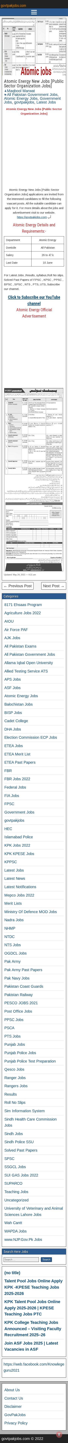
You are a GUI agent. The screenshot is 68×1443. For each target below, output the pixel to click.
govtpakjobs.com (13, 5)
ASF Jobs (12, 688)
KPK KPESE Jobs (19, 854)
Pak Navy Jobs (16, 978)
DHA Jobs (12, 729)
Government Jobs (19, 812)
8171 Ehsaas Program (23, 605)
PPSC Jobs (13, 1020)
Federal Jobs (15, 787)
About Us (12, 1390)
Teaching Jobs (16, 1192)
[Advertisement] (34, 152)
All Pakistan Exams (20, 646)
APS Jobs (12, 679)
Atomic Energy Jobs (21, 98)
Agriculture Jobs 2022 (22, 613)
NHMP (9, 928)
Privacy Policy (16, 1423)
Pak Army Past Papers (23, 970)
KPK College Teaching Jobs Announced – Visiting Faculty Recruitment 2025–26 (32, 1328)
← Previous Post (18, 586)
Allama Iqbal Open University (28, 663)
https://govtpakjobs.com (32, 217)
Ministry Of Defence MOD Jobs (30, 912)
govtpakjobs (24, 102)
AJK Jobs (12, 638)
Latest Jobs (46, 102)
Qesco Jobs (14, 1069)
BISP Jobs (13, 713)
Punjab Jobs (14, 1044)
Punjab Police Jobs (20, 1053)
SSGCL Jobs (15, 1167)
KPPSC (10, 862)
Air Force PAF (16, 630)
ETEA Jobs (13, 746)
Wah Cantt (13, 1223)
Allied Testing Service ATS (26, 671)
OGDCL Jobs (15, 953)
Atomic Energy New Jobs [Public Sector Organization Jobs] (34, 84)
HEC (8, 829)
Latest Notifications (20, 887)
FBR (8, 771)
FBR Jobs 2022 (17, 779)
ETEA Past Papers (20, 762)
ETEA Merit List (17, 754)
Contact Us (13, 1398)
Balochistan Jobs (18, 704)
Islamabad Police (18, 837)
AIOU (9, 621)
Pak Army (12, 961)
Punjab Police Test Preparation (30, 1061)
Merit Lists (13, 903)
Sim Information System (24, 1111)
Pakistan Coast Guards (23, 986)
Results (10, 1094)
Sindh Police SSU (19, 1142)
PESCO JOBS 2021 (21, 1003)
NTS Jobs (12, 945)
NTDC (9, 937)
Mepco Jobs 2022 (19, 895)
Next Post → (53, 586)
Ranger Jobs (15, 1078)
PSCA (9, 1028)
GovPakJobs (15, 1415)
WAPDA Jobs (15, 1231)
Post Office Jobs (18, 1011)
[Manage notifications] (59, 1435)
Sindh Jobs (13, 1134)
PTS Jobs (12, 1036)
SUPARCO (13, 1183)
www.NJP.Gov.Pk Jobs (23, 1239)
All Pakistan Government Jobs (32, 95)
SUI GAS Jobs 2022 (21, 1175)
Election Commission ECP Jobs (30, 737)
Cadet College (16, 721)
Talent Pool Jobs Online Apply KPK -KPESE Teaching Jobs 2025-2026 (33, 1287)
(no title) (12, 1272)
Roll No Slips (15, 1102)
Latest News (14, 878)
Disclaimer (13, 1406)
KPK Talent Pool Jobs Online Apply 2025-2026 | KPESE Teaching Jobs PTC (32, 1307)
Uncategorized (16, 1200)
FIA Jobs (11, 796)
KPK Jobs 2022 (17, 845)
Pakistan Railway (18, 995)
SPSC (9, 1159)
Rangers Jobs (16, 1086)
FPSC (9, 804)
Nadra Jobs (14, 920)
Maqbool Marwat (21, 91)
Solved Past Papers (20, 1150)
